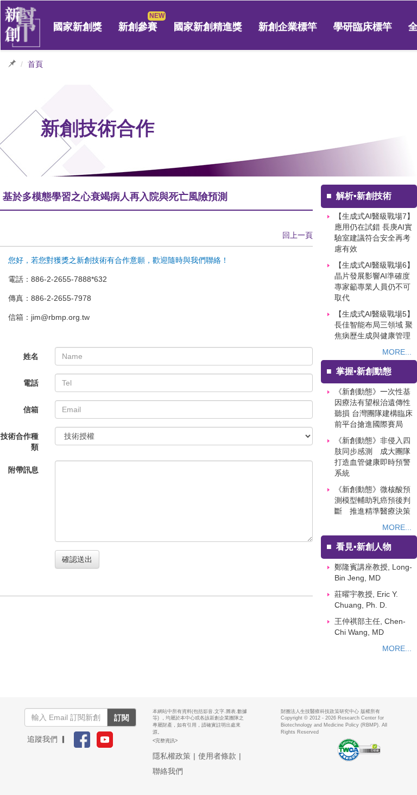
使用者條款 (217, 756)
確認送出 (77, 559)
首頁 (35, 64)
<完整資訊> (165, 740)
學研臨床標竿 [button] (362, 26)
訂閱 (121, 717)
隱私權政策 (172, 756)
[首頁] (23, 27)
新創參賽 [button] (137, 26)
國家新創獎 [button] (77, 26)
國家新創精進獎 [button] (208, 26)
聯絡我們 (168, 771)
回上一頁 (297, 235)
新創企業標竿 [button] (287, 26)
